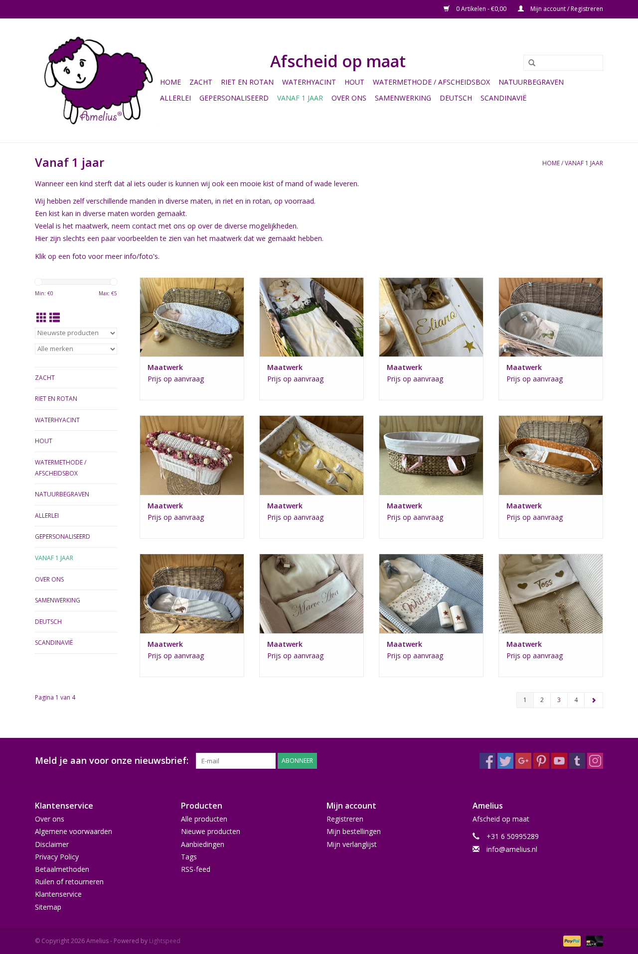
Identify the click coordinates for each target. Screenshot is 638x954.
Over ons (348, 98)
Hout (354, 82)
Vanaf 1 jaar (300, 98)
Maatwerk (165, 367)
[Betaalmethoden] (571, 940)
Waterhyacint (309, 82)
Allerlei (175, 98)
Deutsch (456, 98)
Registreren (344, 819)
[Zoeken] (528, 63)
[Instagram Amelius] (595, 761)
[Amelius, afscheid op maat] (96, 80)
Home (170, 82)
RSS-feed (195, 869)
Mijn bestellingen (353, 831)
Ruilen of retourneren (69, 881)
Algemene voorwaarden (73, 831)
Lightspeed (164, 941)
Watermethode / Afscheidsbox (431, 82)
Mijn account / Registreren (566, 8)
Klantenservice (58, 894)
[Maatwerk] (192, 317)
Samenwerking (403, 98)
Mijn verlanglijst (351, 844)
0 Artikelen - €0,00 (481, 8)
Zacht (200, 82)
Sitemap (48, 907)
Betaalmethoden (62, 869)
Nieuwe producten (210, 831)
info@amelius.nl (511, 849)
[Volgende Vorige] (594, 700)
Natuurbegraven (531, 82)
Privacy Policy (57, 856)
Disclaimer (52, 844)
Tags (189, 856)
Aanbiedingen (202, 844)
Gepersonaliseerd (234, 98)
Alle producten (204, 819)
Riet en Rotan (247, 82)
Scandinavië (503, 98)
